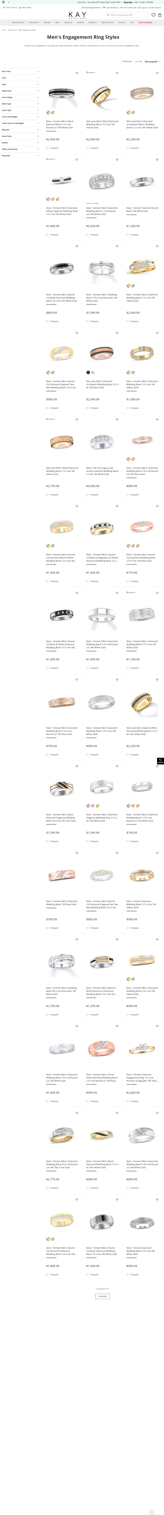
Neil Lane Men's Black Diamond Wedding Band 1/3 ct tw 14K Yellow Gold (62, 471)
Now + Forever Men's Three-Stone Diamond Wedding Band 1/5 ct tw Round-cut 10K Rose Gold (101, 1077)
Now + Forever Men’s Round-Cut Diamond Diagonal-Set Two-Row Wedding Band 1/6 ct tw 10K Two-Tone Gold (102, 904)
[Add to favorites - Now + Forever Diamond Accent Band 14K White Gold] (157, 159)
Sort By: (138, 61)
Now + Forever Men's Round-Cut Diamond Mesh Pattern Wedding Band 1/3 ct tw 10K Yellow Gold (60, 557)
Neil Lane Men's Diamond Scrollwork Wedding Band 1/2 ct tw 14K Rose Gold (102, 384)
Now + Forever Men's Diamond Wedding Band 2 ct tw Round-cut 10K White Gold (101, 211)
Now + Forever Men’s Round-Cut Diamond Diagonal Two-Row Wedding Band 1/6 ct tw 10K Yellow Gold (60, 384)
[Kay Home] (78, 15)
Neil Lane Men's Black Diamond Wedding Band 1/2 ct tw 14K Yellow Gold (102, 124)
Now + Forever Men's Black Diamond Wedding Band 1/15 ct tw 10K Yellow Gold (102, 1164)
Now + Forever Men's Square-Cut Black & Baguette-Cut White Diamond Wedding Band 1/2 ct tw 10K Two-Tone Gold (102, 557)
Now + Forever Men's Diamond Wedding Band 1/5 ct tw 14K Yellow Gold (142, 384)
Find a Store (11, 7)
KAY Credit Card (130, 7)
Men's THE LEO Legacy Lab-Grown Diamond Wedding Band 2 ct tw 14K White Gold (102, 471)
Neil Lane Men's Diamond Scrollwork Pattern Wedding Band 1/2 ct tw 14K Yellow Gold (142, 124)
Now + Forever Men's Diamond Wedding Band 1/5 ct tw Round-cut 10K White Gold (62, 1077)
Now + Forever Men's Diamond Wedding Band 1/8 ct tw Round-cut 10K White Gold (142, 1164)
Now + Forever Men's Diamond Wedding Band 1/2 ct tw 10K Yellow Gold (142, 297)
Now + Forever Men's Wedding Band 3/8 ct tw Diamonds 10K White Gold (61, 991)
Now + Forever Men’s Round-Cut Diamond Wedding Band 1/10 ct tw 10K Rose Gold (140, 557)
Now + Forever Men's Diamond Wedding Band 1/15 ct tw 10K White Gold (142, 644)
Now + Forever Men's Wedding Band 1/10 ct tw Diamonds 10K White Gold (101, 297)
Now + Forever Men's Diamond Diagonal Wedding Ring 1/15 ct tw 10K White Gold (101, 817)
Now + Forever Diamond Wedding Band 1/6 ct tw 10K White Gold (140, 1250)
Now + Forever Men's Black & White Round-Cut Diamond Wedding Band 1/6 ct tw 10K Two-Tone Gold (101, 991)
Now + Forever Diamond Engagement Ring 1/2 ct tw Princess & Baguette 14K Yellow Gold (142, 1077)
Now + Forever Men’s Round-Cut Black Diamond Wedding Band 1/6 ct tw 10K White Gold (61, 297)
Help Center (26, 7)
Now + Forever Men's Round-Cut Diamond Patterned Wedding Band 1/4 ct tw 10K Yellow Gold (60, 1251)
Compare (54, 148)
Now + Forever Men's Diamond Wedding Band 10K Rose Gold (61, 903)
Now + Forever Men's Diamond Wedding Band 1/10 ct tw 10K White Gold (101, 731)
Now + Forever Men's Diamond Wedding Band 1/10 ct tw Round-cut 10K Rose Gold (61, 731)
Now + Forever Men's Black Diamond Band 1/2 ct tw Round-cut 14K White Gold (59, 124)
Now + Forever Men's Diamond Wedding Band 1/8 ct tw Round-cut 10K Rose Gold (142, 471)
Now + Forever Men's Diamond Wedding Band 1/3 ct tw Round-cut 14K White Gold (102, 644)
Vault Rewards (112, 7)
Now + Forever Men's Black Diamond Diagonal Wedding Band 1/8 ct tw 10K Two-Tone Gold (61, 817)
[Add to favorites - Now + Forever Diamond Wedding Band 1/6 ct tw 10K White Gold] (157, 1199)
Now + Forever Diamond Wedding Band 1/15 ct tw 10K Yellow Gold (141, 904)
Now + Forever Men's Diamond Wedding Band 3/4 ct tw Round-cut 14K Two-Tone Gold (62, 1164)
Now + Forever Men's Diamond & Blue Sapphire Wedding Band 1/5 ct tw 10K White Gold (62, 211)
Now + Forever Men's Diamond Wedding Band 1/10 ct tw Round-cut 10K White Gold (142, 817)
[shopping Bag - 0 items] (159, 15)
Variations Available (92, 203)
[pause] (3, 2)
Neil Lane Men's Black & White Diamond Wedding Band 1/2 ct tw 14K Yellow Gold (142, 731)
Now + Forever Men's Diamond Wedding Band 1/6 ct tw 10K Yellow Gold (142, 991)
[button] (9, 2)
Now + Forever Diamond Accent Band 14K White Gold (142, 209)
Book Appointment (92, 7)
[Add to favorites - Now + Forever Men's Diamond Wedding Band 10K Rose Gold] (76, 852)
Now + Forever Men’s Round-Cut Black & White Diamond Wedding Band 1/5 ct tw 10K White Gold (60, 644)
